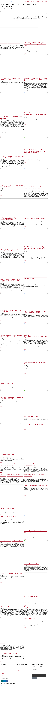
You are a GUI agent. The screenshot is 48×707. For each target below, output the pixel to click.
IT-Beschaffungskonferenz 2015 (8, 653)
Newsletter (35, 673)
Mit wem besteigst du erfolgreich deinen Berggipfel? (11, 117)
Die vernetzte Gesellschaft (7, 607)
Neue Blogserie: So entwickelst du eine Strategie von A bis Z (10, 250)
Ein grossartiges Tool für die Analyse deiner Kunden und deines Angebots (35, 311)
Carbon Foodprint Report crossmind (10, 43)
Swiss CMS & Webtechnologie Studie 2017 (35, 485)
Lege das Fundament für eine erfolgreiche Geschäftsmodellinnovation (11, 335)
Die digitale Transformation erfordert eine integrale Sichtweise (35, 464)
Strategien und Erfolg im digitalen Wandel (11, 541)
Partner (37, 1)
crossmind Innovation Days (31, 564)
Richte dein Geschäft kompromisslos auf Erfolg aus (35, 362)
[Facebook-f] (7, 681)
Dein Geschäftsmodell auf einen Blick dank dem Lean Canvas (35, 277)
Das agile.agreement (29, 607)
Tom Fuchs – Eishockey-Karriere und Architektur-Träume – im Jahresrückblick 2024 (35, 44)
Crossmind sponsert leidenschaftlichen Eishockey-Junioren (10, 78)
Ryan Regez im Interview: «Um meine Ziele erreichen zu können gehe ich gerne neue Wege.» (35, 79)
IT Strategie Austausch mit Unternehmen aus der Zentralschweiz (11, 464)
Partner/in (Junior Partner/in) (8, 516)
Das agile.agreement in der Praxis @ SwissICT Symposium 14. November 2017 (11, 475)
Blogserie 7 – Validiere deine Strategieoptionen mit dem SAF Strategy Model (35, 114)
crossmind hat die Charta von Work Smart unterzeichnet (35, 531)
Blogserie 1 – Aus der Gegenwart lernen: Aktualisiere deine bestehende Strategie (35, 217)
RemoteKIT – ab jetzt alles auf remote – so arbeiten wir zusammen (11, 397)
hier (40, 18)
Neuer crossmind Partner (7, 383)
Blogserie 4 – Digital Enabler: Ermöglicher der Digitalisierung (11, 185)
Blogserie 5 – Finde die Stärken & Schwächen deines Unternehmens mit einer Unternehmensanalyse (34, 151)
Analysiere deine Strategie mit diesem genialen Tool (10, 310)
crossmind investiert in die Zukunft (33, 424)
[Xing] (2, 681)
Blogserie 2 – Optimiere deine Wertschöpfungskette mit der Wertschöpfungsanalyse (8, 218)
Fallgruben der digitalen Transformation (11, 573)
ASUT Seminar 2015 (29, 618)
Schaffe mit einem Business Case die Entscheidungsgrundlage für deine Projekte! (10, 280)
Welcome (2, 643)
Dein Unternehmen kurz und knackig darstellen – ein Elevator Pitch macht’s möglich (34, 248)
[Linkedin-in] (4, 681)
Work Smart (17, 20)
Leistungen (32, 1)
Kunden (42, 1)
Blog (46, 1)
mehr (1, 50)
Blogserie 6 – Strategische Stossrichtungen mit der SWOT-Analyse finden (12, 157)
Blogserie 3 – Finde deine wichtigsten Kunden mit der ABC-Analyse (34, 187)
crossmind (27, 1)
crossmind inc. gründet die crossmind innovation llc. (34, 475)
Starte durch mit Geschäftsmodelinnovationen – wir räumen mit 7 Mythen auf (35, 336)
